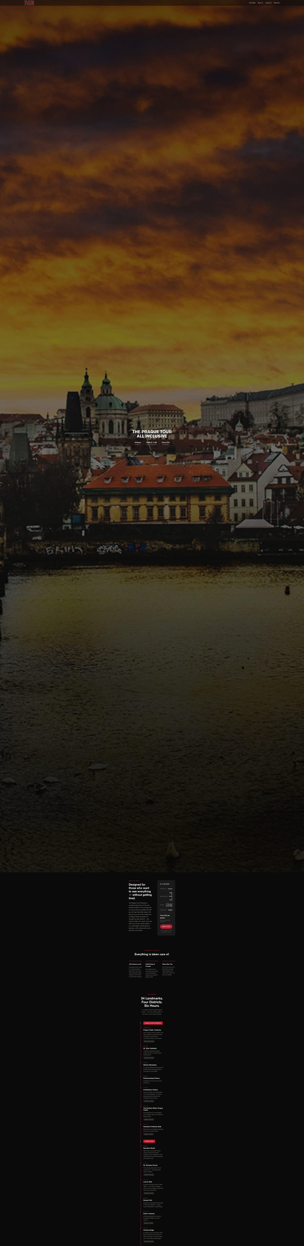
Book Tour (166, 926)
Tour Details (252, 3)
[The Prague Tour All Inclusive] (29, 3)
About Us (260, 3)
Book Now (277, 3)
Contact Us (268, 3)
